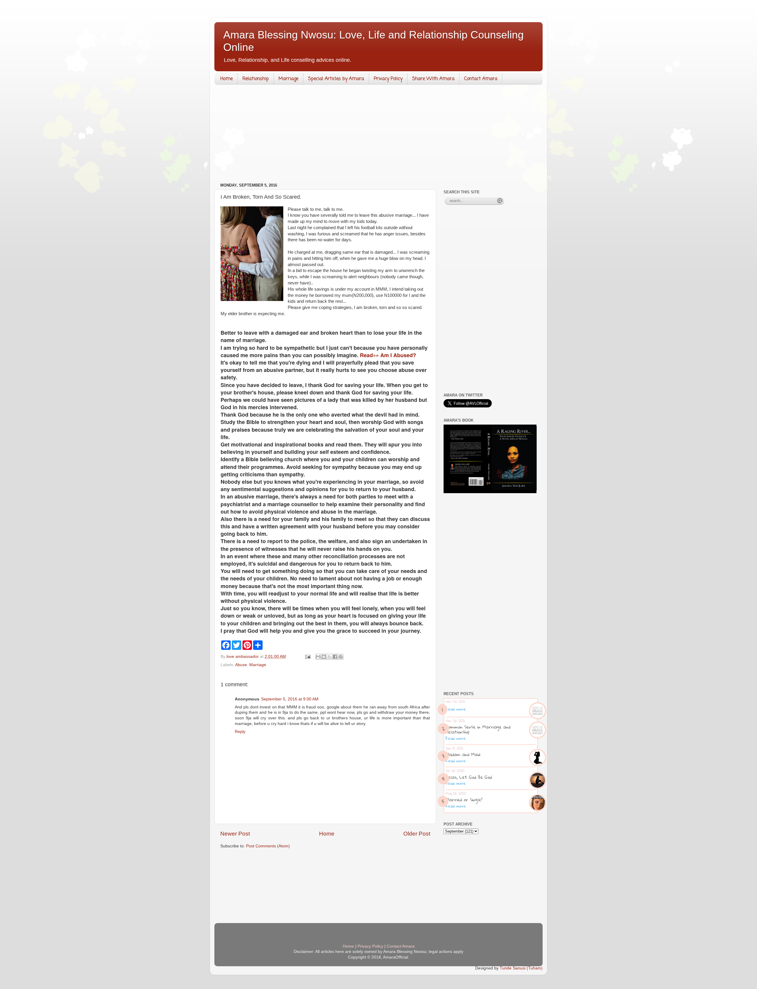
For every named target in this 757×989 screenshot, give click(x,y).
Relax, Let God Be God (469, 777)
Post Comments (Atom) (268, 846)
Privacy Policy (388, 78)
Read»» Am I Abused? (388, 355)
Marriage (288, 78)
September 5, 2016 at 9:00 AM (289, 699)
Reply (240, 731)
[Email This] (318, 657)
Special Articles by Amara (336, 78)
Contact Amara (480, 78)
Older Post (416, 834)
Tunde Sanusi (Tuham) (521, 968)
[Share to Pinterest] (341, 657)
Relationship (255, 78)
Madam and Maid (463, 754)
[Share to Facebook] (335, 657)
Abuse (241, 665)
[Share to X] (329, 657)
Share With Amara (433, 78)
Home (226, 78)
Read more (456, 709)
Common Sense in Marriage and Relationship (478, 729)
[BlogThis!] (324, 657)
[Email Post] (307, 656)
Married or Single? (464, 799)
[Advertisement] (378, 135)
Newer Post (235, 834)
